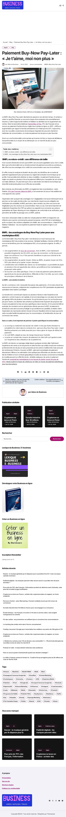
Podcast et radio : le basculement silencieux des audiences (23, 648)
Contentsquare (8, 679)
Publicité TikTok (26, 694)
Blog (13, 47)
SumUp (22, 697)
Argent (6, 47)
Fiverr (15, 682)
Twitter (24, 701)
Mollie (23, 690)
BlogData (41, 814)
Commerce (9, 750)
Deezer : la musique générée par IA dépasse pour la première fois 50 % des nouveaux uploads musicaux (32, 575)
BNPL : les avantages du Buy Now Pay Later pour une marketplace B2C (28, 154)
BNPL (46, 64)
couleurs (30, 679)
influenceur (34, 686)
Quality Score (39, 694)
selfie (59, 694)
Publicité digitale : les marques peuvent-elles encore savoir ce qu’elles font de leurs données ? (31, 581)
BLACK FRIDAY (27, 671)
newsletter (32, 690)
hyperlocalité (8, 686)
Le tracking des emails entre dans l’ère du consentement (22, 624)
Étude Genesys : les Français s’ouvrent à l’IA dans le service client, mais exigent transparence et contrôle (30, 613)
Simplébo (13, 697)
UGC (39, 701)
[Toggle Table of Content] (50, 149)
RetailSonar (50, 694)
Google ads (24, 682)
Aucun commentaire (36, 64)
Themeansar (51, 814)
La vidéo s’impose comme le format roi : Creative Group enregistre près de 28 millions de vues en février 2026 (33, 658)
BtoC (43, 671)
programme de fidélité (10, 694)
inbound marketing (21, 686)
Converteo (20, 679)
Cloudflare (33, 675)
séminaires (47, 697)
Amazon (6, 671)
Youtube (47, 701)
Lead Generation (57, 686)
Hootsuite (59, 682)
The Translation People (11, 701)
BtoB (36, 671)
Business (30, 413)
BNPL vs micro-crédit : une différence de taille (20, 152)
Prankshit (54, 690)
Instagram (45, 686)
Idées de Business (39, 392)
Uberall (32, 701)
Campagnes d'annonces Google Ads (15, 675)
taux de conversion (28, 251)
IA (13, 726)
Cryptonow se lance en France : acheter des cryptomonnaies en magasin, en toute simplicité (31, 595)
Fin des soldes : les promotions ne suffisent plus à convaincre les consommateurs (30, 619)
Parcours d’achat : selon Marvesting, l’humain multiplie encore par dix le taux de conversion (30, 602)
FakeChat (7, 682)
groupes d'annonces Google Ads (42, 682)
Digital (15, 413)
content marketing (45, 675)
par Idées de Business (11, 64)
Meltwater (15, 690)
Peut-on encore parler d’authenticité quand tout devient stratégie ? (25, 652)
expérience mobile (48, 679)
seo (5, 697)
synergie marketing (34, 697)
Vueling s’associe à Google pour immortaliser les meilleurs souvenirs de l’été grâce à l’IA (33, 629)
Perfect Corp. (44, 690)
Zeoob (55, 701)
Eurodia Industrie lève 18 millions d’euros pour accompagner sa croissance (28, 608)
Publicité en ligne (50, 726)
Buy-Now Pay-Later (55, 64)
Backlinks (16, 671)
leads (6, 690)
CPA (38, 679)
